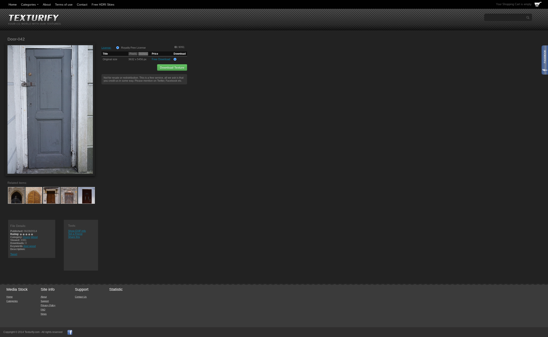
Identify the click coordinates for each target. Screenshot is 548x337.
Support (45, 301)
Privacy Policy (48, 305)
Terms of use (64, 4)
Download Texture (172, 67)
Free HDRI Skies (103, 4)
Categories (28, 4)
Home (13, 4)
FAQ (43, 309)
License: (106, 47)
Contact (82, 4)
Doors (26, 237)
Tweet (13, 254)
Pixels (133, 53)
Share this (74, 236)
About (47, 4)
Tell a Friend (75, 233)
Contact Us (81, 296)
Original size (110, 59)
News (44, 314)
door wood (29, 246)
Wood (34, 237)
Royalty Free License (133, 47)
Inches (143, 53)
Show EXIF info (77, 230)
